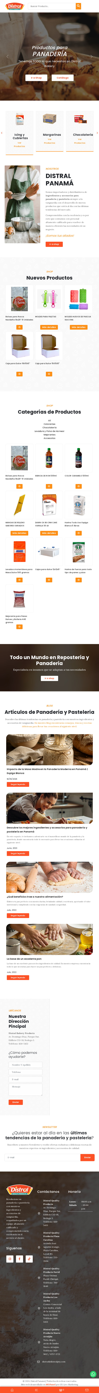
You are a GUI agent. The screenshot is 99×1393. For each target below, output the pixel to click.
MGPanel (51, 1384)
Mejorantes (49, 434)
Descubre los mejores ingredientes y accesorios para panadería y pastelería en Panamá (47, 829)
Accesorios (49, 438)
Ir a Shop (36, 77)
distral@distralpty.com (52, 1361)
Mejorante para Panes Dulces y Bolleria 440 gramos (16, 618)
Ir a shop (54, 244)
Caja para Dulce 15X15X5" (47, 363)
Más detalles (49, 327)
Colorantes (49, 424)
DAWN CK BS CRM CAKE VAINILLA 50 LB (46, 524)
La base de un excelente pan (24, 958)
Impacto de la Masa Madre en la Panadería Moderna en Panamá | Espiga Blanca (47, 771)
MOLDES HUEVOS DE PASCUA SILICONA (78, 318)
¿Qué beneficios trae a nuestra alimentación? (35, 896)
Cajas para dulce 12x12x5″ (47, 569)
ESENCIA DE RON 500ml (46, 475)
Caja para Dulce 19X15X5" (18, 363)
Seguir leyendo (18, 784)
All (49, 420)
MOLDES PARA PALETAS (45, 316)
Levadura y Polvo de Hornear (49, 431)
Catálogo (63, 77)
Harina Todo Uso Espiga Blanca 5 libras (76, 524)
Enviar (16, 1102)
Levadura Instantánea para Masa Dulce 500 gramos (19, 571)
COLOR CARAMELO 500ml (77, 475)
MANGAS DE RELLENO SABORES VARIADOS (15, 524)
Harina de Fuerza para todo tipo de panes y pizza (78, 571)
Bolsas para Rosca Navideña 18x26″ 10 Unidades (19, 318)
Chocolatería (49, 427)
